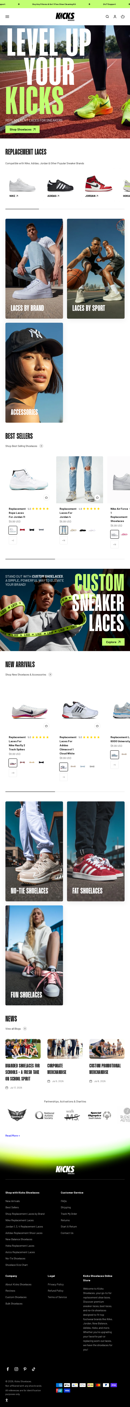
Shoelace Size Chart (16, 1264)
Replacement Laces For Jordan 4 (68, 512)
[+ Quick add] (46, 497)
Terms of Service (57, 1297)
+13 (13, 773)
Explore (111, 642)
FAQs (64, 1201)
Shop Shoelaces (20, 129)
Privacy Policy (56, 1284)
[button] (7, 1400)
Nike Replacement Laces (19, 1220)
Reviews (10, 1290)
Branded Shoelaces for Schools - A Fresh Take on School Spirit (22, 1072)
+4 (64, 777)
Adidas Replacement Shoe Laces (23, 1232)
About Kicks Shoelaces (18, 1284)
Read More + (12, 1135)
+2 (13, 540)
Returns (65, 1220)
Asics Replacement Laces (20, 1252)
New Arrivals (12, 1201)
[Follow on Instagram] (16, 1369)
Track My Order (69, 1213)
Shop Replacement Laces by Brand (25, 1213)
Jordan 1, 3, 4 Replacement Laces (24, 1226)
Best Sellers (12, 1207)
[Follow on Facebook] (7, 1369)
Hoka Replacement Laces (19, 1245)
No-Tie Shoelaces (15, 1258)
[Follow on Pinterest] (25, 1369)
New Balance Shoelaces (18, 1239)
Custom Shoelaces (16, 1297)
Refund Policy (55, 1290)
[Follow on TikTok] (33, 1369)
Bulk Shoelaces (14, 1303)
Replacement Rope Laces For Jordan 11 (17, 512)
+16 (63, 540)
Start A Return (69, 1226)
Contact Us (67, 1232)
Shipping (66, 1207)
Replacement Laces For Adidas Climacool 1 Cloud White (68, 745)
